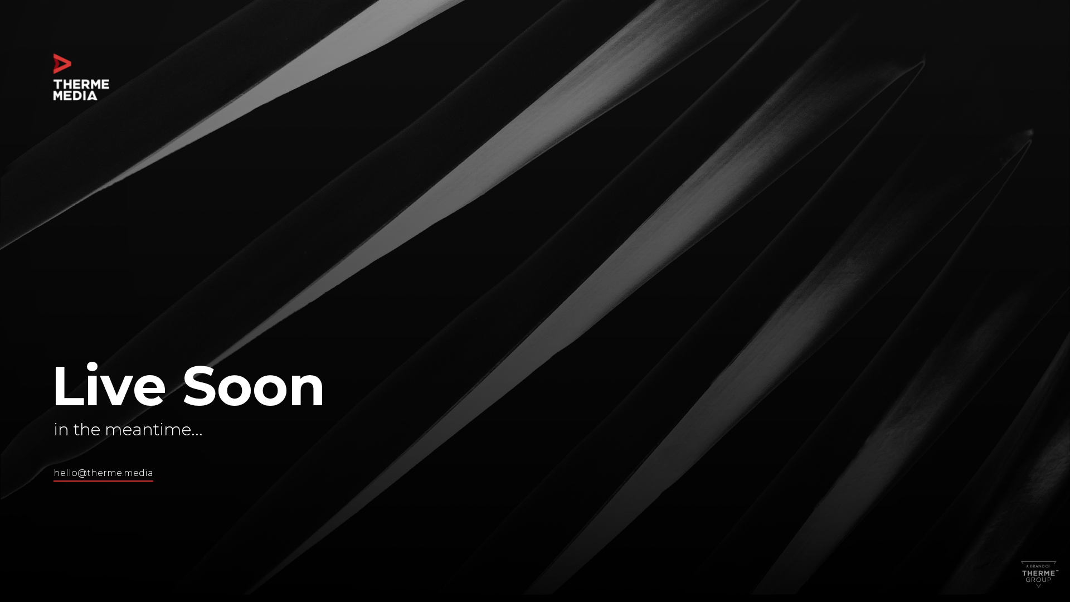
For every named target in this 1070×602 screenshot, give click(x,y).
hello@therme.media (103, 473)
